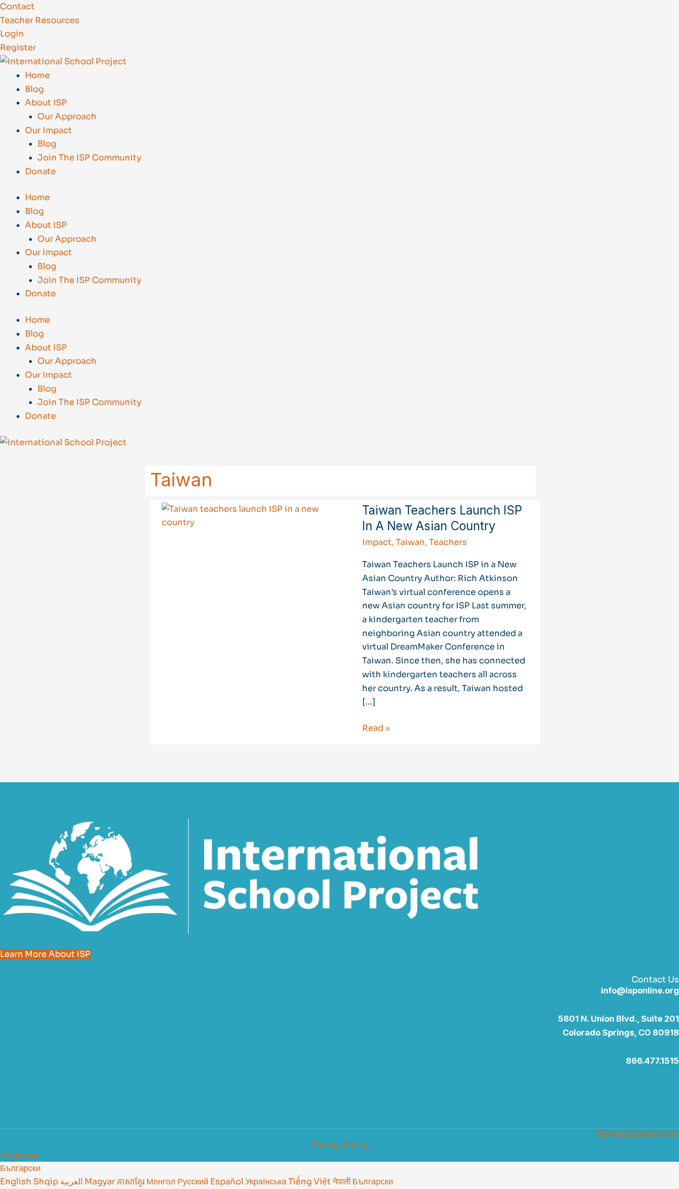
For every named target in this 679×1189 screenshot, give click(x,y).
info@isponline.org (640, 990)
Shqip (46, 1182)
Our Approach (67, 116)
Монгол (161, 1182)
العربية (72, 1182)
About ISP (46, 103)
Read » (376, 727)
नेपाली (342, 1182)
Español (227, 1182)
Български (20, 1168)
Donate (40, 171)
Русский (193, 1182)
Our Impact (48, 130)
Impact (377, 542)
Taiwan (410, 542)
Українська (266, 1182)
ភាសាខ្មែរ (131, 1182)
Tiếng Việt (310, 1182)
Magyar (101, 1182)
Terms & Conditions (637, 1134)
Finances (19, 1156)
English (16, 1182)
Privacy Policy (339, 1145)
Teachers (448, 542)
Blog (34, 89)
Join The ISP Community (89, 158)
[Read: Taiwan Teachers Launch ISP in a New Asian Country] (249, 515)
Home (37, 75)
